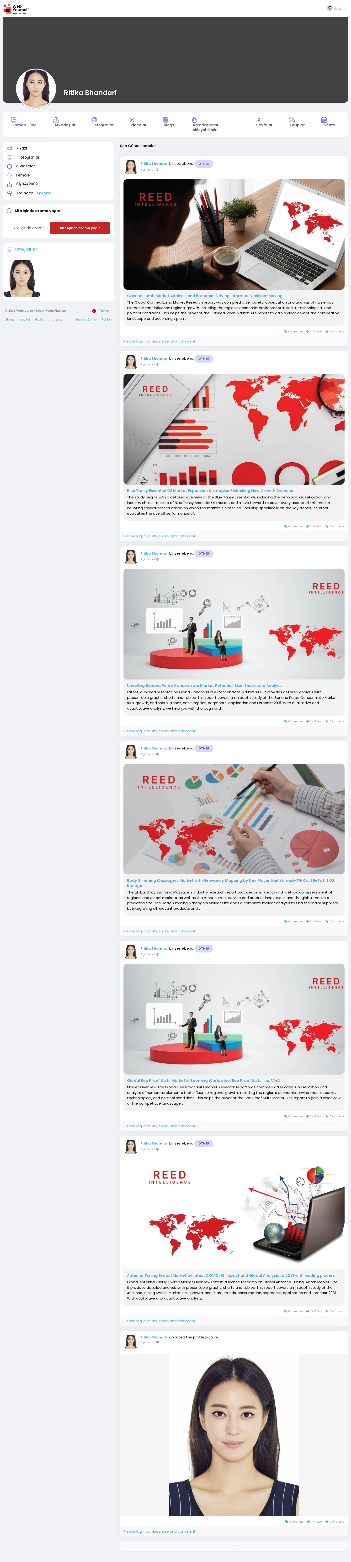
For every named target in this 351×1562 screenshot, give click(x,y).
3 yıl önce (146, 169)
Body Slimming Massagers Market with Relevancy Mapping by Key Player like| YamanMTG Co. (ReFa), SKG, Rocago (231, 883)
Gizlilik (39, 319)
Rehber (107, 319)
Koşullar (24, 319)
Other (203, 163)
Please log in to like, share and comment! (160, 341)
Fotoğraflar (26, 249)
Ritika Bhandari (90, 92)
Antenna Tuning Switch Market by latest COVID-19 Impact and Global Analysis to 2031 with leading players (231, 1275)
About (9, 319)
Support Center (86, 319)
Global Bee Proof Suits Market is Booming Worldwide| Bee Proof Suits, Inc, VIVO (203, 1080)
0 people (43, 193)
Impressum (57, 319)
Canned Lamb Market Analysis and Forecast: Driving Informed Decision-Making (204, 296)
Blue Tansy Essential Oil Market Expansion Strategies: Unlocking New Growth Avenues (210, 490)
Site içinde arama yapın (80, 228)
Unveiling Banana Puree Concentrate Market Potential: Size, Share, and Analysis (204, 685)
